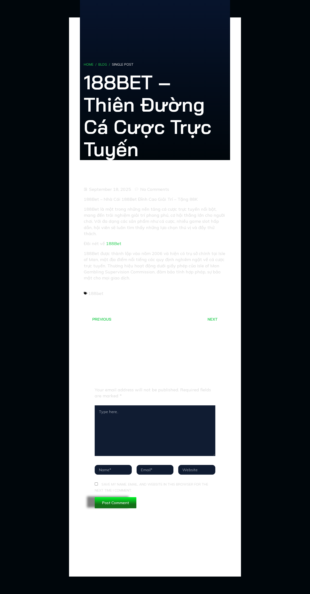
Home (88, 64)
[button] (192, 292)
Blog (102, 64)
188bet (95, 293)
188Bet (113, 243)
